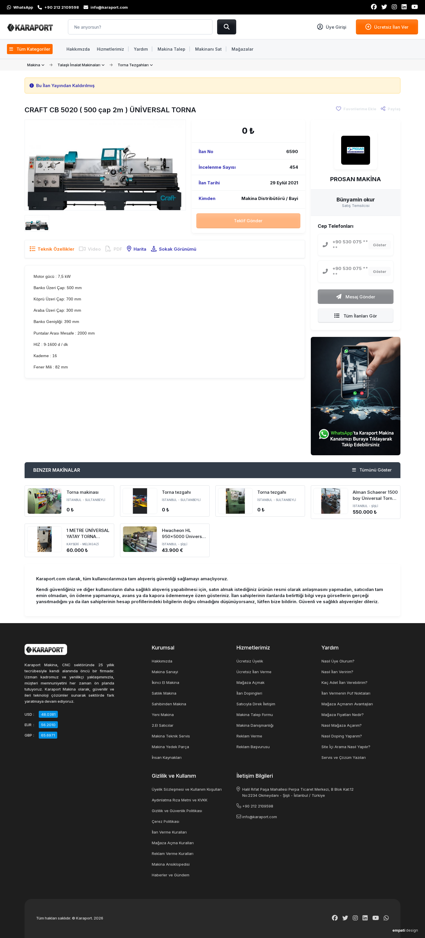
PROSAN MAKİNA (355, 179)
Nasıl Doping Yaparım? (341, 736)
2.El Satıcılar (162, 725)
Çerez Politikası (165, 821)
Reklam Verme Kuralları (172, 853)
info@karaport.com (259, 816)
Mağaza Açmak (250, 682)
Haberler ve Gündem (170, 875)
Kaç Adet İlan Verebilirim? (344, 682)
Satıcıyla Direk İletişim (255, 704)
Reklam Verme (249, 736)
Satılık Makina (164, 693)
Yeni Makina (163, 714)
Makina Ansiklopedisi (171, 864)
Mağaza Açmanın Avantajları (347, 704)
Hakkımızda (162, 661)
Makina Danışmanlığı (255, 725)
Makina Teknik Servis (171, 736)
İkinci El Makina (165, 682)
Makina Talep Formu (254, 714)
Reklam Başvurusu (253, 746)
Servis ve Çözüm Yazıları (343, 757)
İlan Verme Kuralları (169, 832)
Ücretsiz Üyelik (249, 661)
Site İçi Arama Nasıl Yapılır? (345, 746)
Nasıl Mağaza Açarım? (341, 725)
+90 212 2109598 (257, 806)
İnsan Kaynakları (167, 757)
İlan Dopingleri (249, 693)
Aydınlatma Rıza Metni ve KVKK (179, 800)
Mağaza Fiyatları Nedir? (342, 714)
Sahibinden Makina (169, 704)
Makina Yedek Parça (170, 746)
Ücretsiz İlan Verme (253, 671)
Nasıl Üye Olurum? (337, 661)
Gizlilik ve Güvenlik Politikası (177, 810)
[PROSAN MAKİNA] (355, 150)
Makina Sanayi (165, 671)
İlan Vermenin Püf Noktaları (345, 693)
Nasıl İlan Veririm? (337, 671)
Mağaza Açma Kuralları (173, 842)
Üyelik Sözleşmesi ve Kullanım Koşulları (187, 789)
